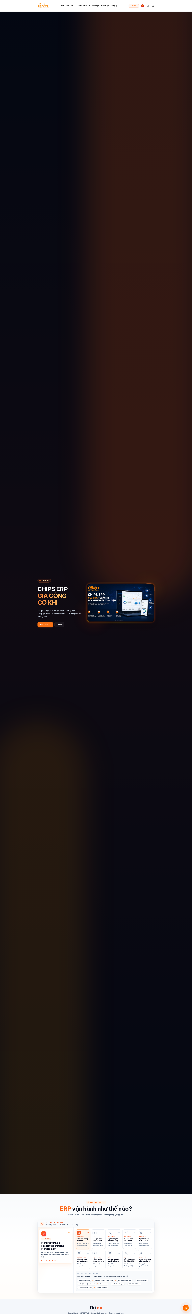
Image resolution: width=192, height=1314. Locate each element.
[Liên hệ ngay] (186, 1308)
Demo (134, 6)
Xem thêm (44, 625)
